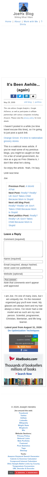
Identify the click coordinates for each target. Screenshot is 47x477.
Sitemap (23, 451)
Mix (23, 430)
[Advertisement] (23, 50)
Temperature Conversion (23, 466)
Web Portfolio (23, 441)
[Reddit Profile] (23, 340)
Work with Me (31, 21)
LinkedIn (23, 420)
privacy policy (29, 118)
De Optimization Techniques (23, 330)
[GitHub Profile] (23, 336)
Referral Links (23, 438)
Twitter (23, 416)
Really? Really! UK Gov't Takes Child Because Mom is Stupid (23, 196)
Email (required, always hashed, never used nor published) (20, 266)
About (17, 21)
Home (8, 21)
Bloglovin (23, 428)
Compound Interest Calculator (23, 461)
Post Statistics (23, 446)
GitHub (23, 418)
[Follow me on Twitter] (23, 343)
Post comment (10, 280)
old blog (28, 102)
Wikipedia (23, 423)
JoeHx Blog (23, 13)
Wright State (23, 425)
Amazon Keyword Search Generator (23, 456)
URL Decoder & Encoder (23, 469)
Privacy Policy (23, 436)
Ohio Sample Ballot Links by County (23, 464)
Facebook (23, 413)
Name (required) (12, 258)
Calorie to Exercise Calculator (23, 459)
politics (38, 102)
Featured (24, 443)
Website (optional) (13, 274)
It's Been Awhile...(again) (23, 86)
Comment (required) (14, 239)
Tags (23, 448)
